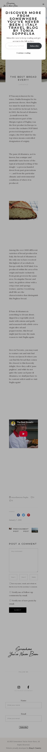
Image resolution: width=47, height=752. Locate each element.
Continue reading (23, 53)
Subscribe (34, 46)
